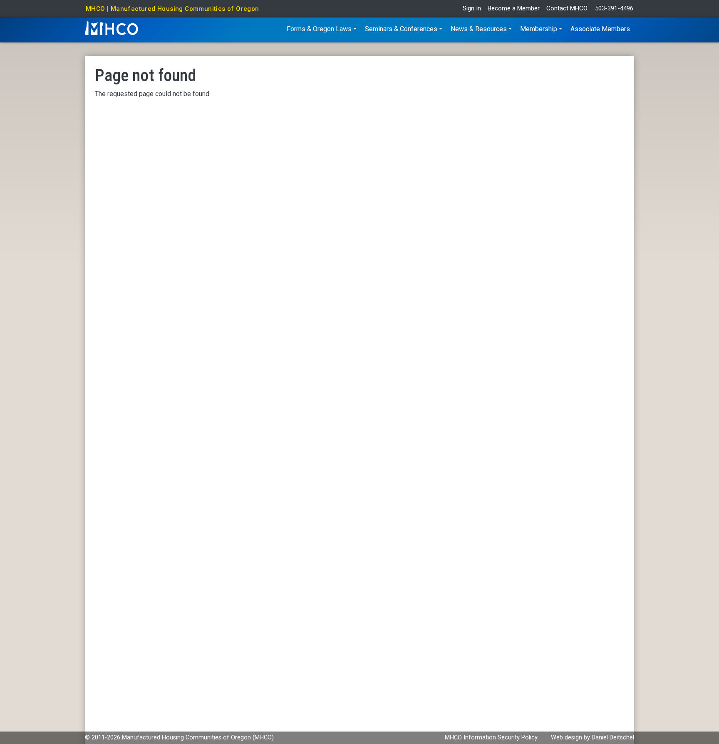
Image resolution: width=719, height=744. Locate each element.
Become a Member (514, 8)
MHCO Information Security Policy (491, 737)
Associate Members (600, 29)
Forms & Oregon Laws (319, 29)
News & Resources (479, 29)
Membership (538, 29)
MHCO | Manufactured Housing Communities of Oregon (172, 8)
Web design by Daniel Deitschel (592, 737)
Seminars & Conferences (401, 29)
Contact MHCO (567, 8)
